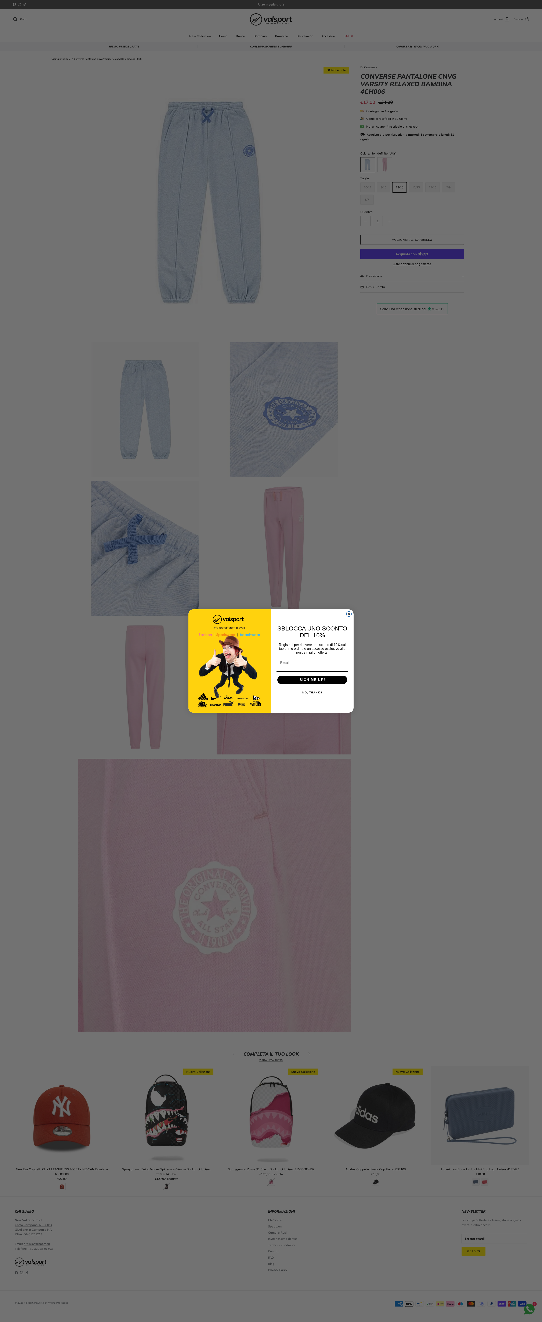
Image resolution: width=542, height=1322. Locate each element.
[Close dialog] (348, 613)
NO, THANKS (312, 692)
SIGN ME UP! (312, 680)
